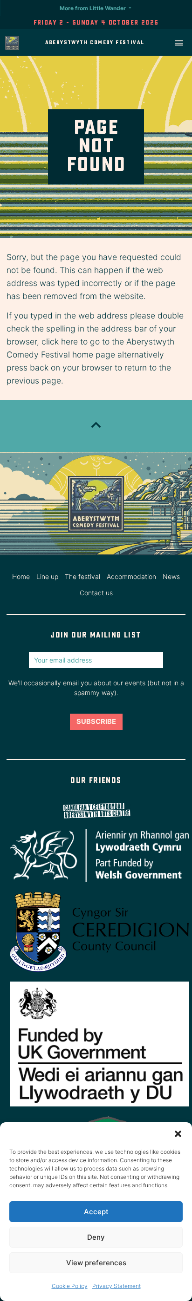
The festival (82, 576)
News (171, 576)
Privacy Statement (116, 1285)
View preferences (96, 1262)
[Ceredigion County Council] (96, 932)
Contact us (96, 593)
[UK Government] (96, 1044)
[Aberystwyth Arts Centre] (96, 811)
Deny (96, 1237)
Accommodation (131, 576)
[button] (178, 1133)
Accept (96, 1211)
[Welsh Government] (96, 855)
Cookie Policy (70, 1285)
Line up (47, 576)
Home (21, 576)
